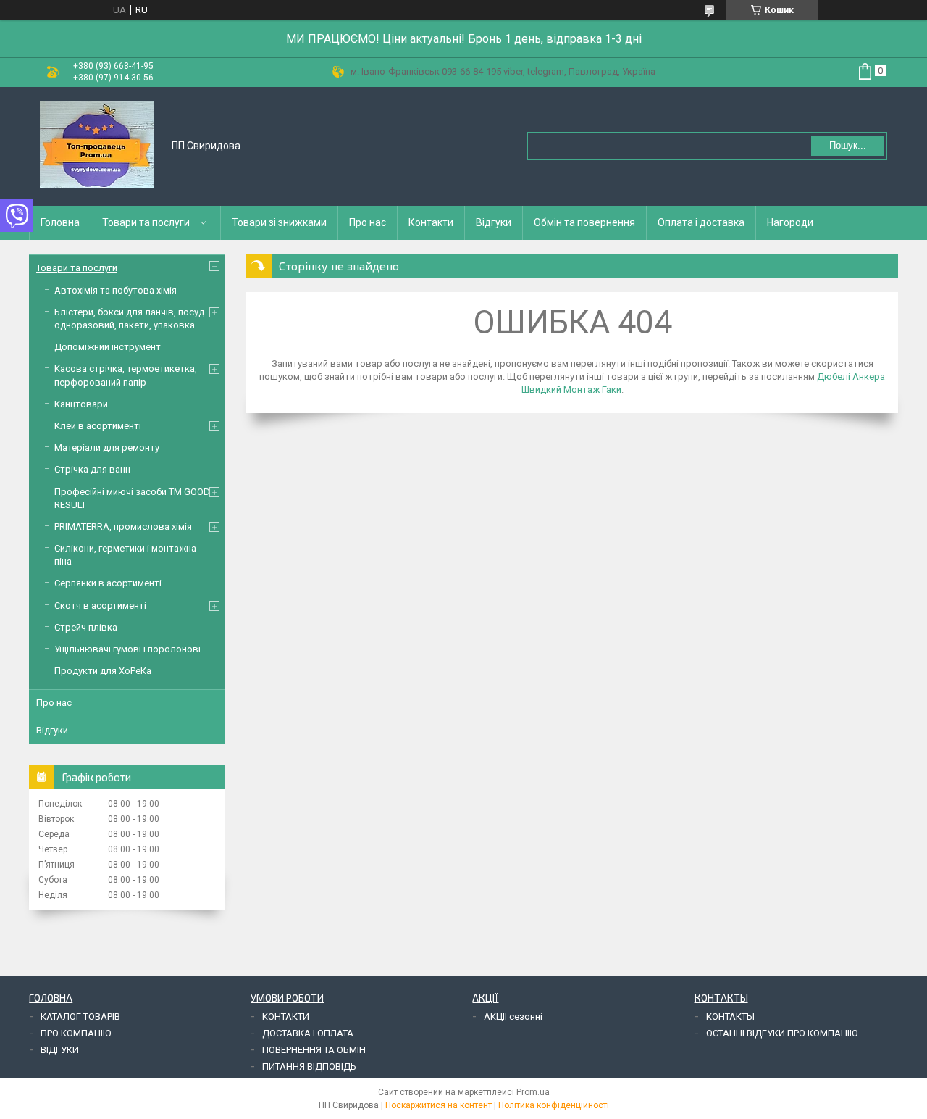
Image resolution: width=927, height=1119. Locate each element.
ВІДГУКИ (60, 1049)
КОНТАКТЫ (730, 1016)
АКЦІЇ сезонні (513, 1016)
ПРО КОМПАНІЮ (76, 1033)
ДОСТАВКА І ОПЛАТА (307, 1033)
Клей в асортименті (97, 425)
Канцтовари (81, 404)
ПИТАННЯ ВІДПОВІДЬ (309, 1066)
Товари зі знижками (279, 222)
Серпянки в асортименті (108, 583)
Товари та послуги (146, 222)
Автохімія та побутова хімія (115, 290)
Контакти (430, 222)
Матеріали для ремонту (106, 447)
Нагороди (790, 222)
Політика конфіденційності (553, 1105)
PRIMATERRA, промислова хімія (123, 526)
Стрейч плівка (85, 627)
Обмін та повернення (584, 222)
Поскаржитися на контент (438, 1105)
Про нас (367, 222)
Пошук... (847, 145)
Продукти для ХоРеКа (102, 670)
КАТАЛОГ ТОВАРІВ (80, 1016)
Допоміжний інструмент (107, 346)
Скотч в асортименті (100, 605)
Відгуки (493, 222)
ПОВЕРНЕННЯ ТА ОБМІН (314, 1049)
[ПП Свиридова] (97, 144)
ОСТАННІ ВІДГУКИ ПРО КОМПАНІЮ (781, 1033)
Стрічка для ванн (92, 469)
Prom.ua (533, 1092)
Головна (60, 222)
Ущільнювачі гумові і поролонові (127, 649)
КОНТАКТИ (285, 1016)
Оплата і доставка (701, 222)
